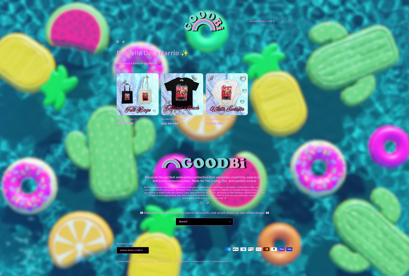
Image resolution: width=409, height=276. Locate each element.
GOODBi (129, 262)
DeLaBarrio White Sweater (220, 119)
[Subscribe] (229, 221)
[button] (120, 21)
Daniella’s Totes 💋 (127, 119)
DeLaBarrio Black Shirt (173, 119)
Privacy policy (182, 261)
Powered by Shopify (143, 262)
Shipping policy (221, 261)
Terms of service (201, 261)
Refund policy (164, 261)
